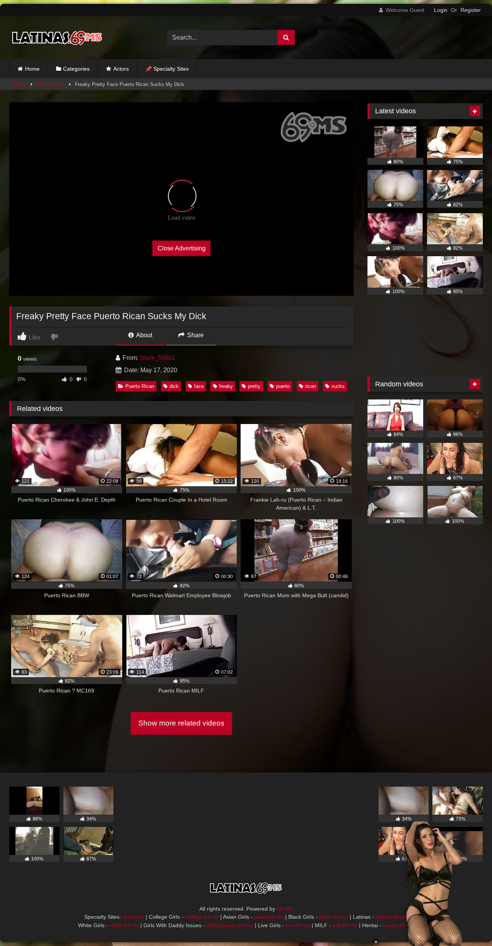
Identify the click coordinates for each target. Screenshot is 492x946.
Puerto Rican (51, 84)
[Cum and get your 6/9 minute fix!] (57, 37)
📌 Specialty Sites (167, 69)
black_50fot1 (157, 358)
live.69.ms (298, 925)
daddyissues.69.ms (229, 925)
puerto (283, 386)
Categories (76, 69)
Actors (121, 69)
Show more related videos (181, 723)
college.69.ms (202, 917)
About (143, 335)
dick (174, 386)
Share (195, 335)
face (199, 386)
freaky (226, 386)
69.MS (285, 909)
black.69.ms (333, 917)
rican (310, 386)
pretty (254, 386)
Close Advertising (182, 248)
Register (470, 10)
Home (32, 69)
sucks (338, 386)
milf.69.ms (344, 925)
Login (440, 10)
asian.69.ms (269, 917)
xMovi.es (133, 917)
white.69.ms (124, 925)
